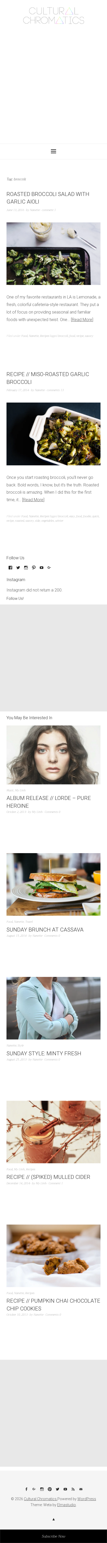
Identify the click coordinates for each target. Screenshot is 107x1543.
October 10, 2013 (17, 1314)
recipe (80, 336)
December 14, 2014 (18, 1183)
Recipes (44, 336)
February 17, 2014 (17, 390)
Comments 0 (52, 812)
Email (81, 1491)
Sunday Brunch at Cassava (45, 930)
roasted (19, 520)
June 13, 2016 (15, 210)
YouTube (65, 1491)
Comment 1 (56, 1183)
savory (89, 336)
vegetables (47, 520)
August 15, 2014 (16, 935)
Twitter (57, 1491)
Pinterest (50, 1491)
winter (59, 520)
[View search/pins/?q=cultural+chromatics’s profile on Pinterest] (34, 569)
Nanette (35, 210)
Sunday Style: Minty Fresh (43, 1053)
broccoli (63, 336)
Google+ (34, 1491)
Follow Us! (15, 598)
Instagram (42, 1491)
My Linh (20, 790)
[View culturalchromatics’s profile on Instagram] (26, 569)
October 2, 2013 (16, 812)
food (72, 336)
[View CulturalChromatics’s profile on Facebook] (10, 569)
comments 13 (55, 390)
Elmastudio (66, 1505)
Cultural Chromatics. (40, 1499)
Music (10, 790)
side (37, 520)
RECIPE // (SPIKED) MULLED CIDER (48, 1177)
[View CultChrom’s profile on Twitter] (18, 569)
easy (72, 516)
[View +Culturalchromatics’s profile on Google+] (49, 569)
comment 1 (49, 210)
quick (95, 516)
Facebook (26, 1491)
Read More (82, 319)
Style (21, 1045)
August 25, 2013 (16, 1059)
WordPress (86, 1499)
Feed (73, 1491)
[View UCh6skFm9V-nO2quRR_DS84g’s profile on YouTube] (41, 569)
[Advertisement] (53, 82)
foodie (87, 516)
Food (24, 336)
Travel (29, 921)
